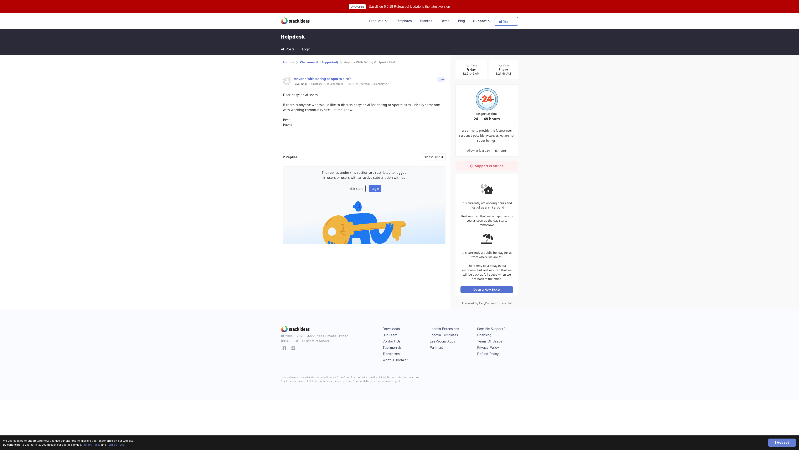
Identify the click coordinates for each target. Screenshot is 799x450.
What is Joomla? (395, 360)
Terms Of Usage (489, 341)
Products (377, 21)
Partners (436, 347)
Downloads (391, 329)
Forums (288, 62)
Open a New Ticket (486, 289)
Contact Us (391, 341)
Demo (445, 21)
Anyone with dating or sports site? (322, 79)
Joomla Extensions (444, 329)
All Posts (288, 49)
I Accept (782, 442)
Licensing (484, 335)
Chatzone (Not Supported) (319, 62)
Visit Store (356, 189)
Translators (391, 354)
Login (306, 49)
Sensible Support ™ (491, 329)
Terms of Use (115, 444)
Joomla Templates (444, 335)
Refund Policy (488, 354)
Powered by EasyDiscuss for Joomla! (487, 303)
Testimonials (392, 347)
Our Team (389, 335)
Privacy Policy (91, 444)
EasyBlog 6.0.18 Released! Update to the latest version (409, 6)
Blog (461, 21)
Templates (404, 21)
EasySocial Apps (442, 341)
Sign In (508, 21)
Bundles (426, 21)
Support (480, 21)
